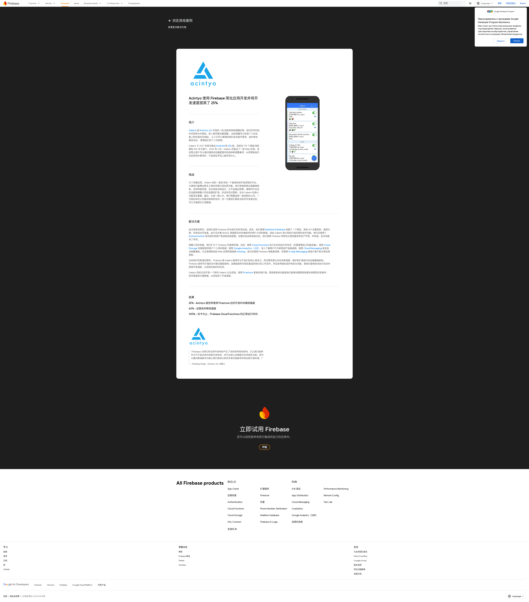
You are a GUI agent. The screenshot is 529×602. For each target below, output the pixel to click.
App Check (233, 489)
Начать (517, 41)
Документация (91, 3)
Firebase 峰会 (184, 556)
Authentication (197, 236)
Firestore (248, 272)
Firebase (63, 585)
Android (220, 146)
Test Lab (328, 502)
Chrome (50, 585)
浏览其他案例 (180, 21)
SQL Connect (234, 522)
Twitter (181, 560)
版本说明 (357, 565)
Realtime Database (275, 229)
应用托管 (232, 495)
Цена (76, 3)
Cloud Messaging (313, 248)
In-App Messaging (297, 251)
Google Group (360, 560)
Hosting (241, 251)
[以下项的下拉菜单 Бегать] (55, 3)
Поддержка (134, 3)
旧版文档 (357, 574)
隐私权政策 (14, 596)
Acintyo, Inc (206, 130)
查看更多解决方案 (177, 27)
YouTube (182, 565)
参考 (5, 556)
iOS (230, 146)
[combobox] (451, 3)
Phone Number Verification (273, 508)
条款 (5, 596)
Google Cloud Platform (82, 585)
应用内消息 (297, 522)
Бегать (48, 3)
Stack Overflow (360, 556)
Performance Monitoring (336, 489)
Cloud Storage (235, 515)
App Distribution (300, 495)
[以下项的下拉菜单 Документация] (101, 3)
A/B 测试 (296, 489)
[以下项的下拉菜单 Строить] (39, 3)
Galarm (193, 130)
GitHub (6, 569)
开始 (264, 447)
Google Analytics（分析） (247, 248)
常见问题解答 (359, 569)
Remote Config (331, 495)
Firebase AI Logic (269, 522)
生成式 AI (232, 529)
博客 (500, 3)
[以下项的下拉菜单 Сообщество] (122, 3)
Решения (65, 3)
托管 (262, 502)
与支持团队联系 (360, 551)
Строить (32, 3)
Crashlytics (297, 508)
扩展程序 (264, 489)
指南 (5, 551)
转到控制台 (511, 3)
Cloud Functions (260, 245)
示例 (5, 560)
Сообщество (113, 3)
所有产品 (102, 585)
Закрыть (501, 41)
